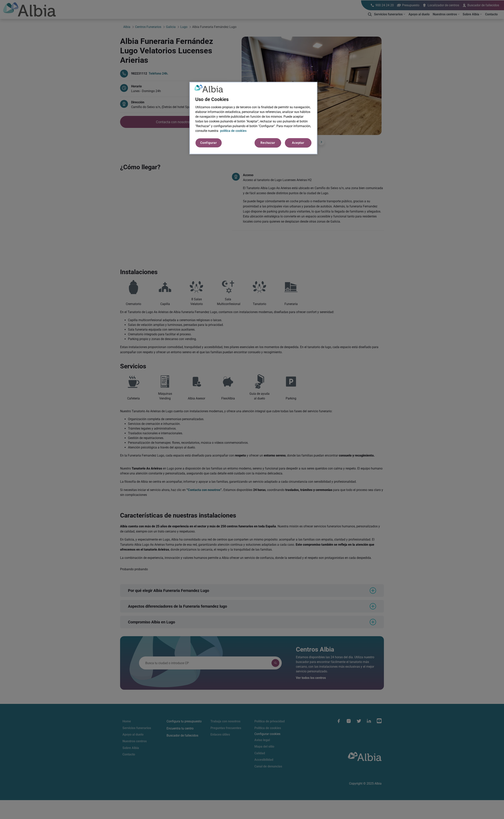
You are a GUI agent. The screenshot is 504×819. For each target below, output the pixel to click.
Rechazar (267, 143)
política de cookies (233, 131)
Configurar (208, 143)
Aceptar (298, 143)
